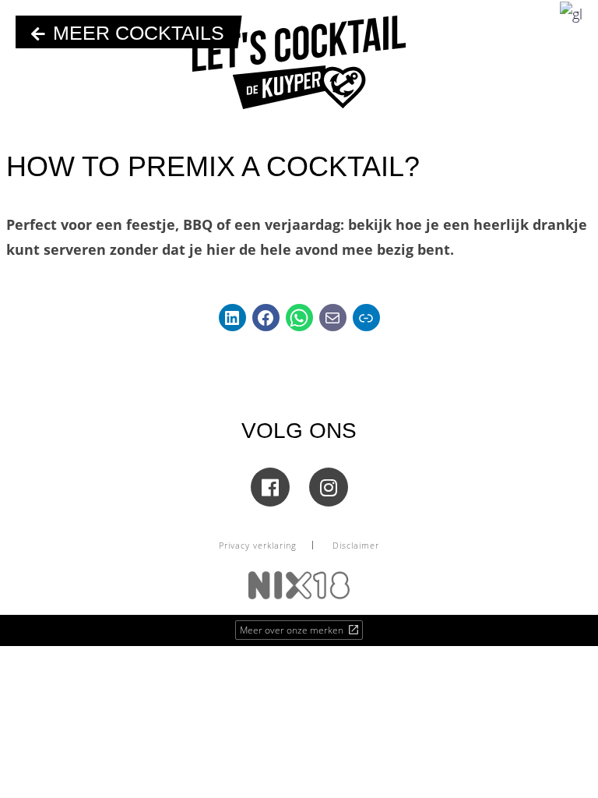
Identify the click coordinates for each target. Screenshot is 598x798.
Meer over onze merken (293, 630)
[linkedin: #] (232, 317)
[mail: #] (332, 317)
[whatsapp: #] (299, 317)
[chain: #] (366, 317)
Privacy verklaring (258, 545)
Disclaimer (355, 545)
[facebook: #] (266, 317)
